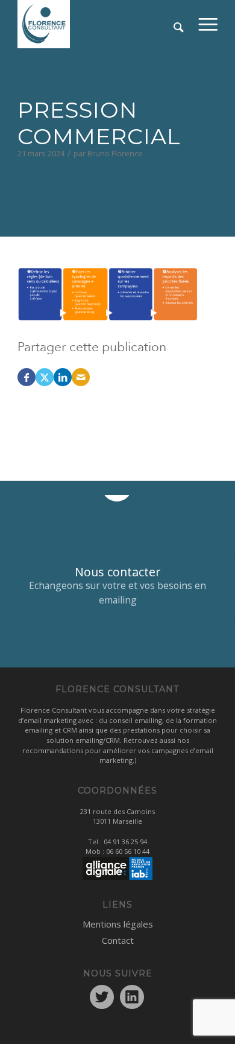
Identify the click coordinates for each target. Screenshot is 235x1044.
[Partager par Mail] (81, 377)
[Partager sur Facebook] (26, 377)
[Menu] (208, 24)
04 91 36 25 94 (125, 841)
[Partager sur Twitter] (45, 377)
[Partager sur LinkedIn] (63, 377)
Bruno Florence (115, 153)
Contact (118, 940)
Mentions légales (118, 924)
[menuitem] (208, 24)
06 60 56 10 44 (127, 851)
